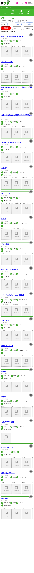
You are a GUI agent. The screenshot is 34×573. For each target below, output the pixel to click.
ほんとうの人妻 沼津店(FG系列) (12, 36)
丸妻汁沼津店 (5, 320)
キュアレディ (5, 193)
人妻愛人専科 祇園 (7, 422)
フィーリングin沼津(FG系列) (11, 142)
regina (3, 397)
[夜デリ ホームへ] (5, 3)
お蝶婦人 (4, 168)
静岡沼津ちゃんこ (7, 346)
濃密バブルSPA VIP (8, 473)
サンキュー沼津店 (7, 62)
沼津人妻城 (5, 244)
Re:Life (3, 219)
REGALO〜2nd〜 (7, 447)
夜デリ (2, 7)
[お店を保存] (31, 35)
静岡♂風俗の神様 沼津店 (9, 269)
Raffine (3, 371)
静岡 (7, 7)
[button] (6, 52)
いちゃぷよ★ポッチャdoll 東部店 (12, 295)
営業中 (5, 24)
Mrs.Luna (4, 498)
